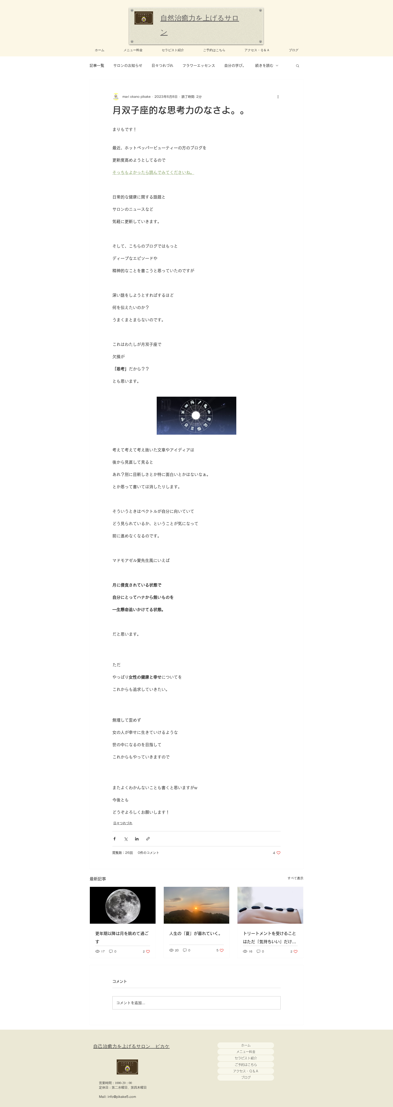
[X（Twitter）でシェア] (125, 839)
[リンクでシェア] (148, 839)
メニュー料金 (245, 1051)
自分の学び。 (235, 65)
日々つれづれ (162, 65)
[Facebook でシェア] (114, 839)
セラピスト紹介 (246, 1058)
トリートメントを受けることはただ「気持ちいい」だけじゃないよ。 (269, 938)
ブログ (246, 1077)
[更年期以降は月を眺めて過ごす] (123, 905)
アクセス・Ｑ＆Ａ (246, 1071)
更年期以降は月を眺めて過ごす (122, 937)
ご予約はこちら (246, 1064)
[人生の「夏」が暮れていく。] (196, 905)
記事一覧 (97, 65)
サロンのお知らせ (127, 65)
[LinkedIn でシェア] (137, 839)
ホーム (246, 1045)
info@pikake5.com (122, 1096)
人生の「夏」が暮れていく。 (195, 933)
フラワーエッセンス (198, 65)
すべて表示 (295, 878)
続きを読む (264, 65)
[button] (297, 65)
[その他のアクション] (278, 96)
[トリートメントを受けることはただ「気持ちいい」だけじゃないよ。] (270, 905)
